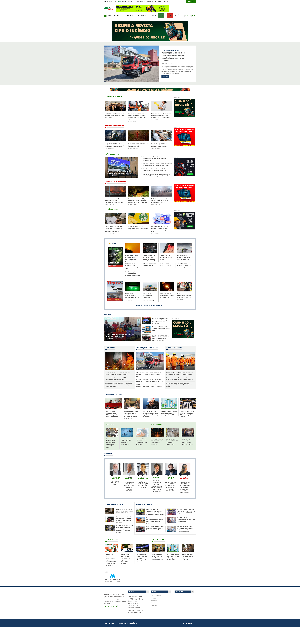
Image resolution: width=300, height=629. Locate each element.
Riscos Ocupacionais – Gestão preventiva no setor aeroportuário (183, 259)
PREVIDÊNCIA (129, 480)
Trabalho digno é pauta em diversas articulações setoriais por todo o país (142, 560)
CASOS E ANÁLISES (158, 541)
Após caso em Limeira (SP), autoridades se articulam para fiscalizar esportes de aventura (160, 202)
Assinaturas (154, 602)
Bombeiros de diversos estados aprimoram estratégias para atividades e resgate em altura (149, 382)
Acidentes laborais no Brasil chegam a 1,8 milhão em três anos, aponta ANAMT (117, 375)
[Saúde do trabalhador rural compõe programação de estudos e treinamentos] (121, 169)
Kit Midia (154, 1)
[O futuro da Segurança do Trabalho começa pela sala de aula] (146, 331)
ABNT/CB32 (110, 426)
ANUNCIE (161, 15)
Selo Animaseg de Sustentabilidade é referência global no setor (132, 275)
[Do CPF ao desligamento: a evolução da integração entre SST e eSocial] (171, 522)
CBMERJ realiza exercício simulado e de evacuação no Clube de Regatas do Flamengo (149, 387)
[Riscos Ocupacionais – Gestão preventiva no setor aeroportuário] (184, 250)
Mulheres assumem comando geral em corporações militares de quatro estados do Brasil (179, 386)
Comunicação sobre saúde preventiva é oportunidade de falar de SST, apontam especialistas (155, 160)
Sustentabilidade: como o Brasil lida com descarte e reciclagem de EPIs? (117, 380)
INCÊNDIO (116, 15)
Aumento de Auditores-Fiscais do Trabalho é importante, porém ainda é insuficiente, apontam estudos (118, 386)
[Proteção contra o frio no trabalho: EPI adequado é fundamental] (172, 434)
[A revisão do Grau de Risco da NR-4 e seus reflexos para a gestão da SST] (169, 405)
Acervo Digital (131, 1)
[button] (106, 63)
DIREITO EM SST (143, 480)
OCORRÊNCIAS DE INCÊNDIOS (115, 183)
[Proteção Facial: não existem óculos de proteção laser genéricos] (157, 434)
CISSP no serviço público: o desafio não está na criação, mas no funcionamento (161, 229)
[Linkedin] (190, 16)
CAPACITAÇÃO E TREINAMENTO (147, 349)
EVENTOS (107, 316)
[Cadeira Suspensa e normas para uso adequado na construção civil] (127, 434)
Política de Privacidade (157, 609)
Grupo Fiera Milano (140, 1)
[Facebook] (185, 16)
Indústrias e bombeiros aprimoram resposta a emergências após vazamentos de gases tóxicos (176, 57)
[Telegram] (195, 16)
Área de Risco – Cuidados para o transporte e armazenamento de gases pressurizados (149, 299)
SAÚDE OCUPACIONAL (112, 156)
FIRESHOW (130, 15)
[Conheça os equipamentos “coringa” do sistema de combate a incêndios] (184, 288)
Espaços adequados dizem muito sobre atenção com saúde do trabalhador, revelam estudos (157, 166)
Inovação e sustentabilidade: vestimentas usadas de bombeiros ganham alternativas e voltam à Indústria (124, 530)
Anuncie (153, 604)
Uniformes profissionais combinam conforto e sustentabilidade (149, 267)
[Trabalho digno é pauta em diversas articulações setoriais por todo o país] (142, 549)
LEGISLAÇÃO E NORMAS (113, 396)
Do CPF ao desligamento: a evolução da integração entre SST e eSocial (186, 521)
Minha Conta (191, 1)
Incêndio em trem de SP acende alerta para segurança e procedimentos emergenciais (137, 202)
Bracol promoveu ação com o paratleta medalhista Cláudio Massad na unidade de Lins (179, 380)
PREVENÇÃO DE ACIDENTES (114, 97)
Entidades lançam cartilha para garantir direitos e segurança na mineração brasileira (114, 115)
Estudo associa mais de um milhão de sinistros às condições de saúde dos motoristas (157, 171)
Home (119, 1)
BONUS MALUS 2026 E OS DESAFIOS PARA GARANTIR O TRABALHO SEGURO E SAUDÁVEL (129, 489)
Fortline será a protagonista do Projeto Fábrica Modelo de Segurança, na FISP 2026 (186, 512)
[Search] (176, 15)
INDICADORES (110, 349)
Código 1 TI (191, 625)
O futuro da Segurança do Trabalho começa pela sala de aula (161, 330)
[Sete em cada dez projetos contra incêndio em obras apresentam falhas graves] (119, 362)
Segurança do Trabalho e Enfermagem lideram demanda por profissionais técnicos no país (179, 375)
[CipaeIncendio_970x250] (150, 22)
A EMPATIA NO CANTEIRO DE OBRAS (115, 484)
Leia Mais (165, 75)
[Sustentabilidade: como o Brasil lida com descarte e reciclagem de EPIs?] (158, 549)
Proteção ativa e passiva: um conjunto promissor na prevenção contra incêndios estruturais (138, 144)
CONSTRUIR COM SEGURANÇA (115, 480)
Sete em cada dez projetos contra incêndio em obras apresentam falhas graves (119, 366)
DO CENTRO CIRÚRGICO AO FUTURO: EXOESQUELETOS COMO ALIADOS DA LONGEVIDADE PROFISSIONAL (157, 488)
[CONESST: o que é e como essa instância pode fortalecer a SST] (138, 106)
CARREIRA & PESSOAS (174, 349)
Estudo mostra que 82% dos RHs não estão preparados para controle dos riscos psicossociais (115, 229)
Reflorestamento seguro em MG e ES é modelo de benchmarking (184, 267)
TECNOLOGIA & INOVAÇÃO (114, 506)
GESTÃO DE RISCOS (112, 211)
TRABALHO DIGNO (111, 541)
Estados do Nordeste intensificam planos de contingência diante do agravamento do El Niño (161, 144)
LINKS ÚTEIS (152, 15)
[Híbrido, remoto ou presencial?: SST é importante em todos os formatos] (188, 549)
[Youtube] (192, 16)
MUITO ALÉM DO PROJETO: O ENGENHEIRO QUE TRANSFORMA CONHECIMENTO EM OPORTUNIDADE (185, 489)
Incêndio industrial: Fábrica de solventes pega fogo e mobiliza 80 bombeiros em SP (115, 202)
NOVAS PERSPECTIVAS (184, 480)
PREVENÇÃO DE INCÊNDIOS (114, 126)
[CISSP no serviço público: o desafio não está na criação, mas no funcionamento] (161, 220)
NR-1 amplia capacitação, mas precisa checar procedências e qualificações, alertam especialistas (131, 416)
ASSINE (170, 15)
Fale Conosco (165, 1)
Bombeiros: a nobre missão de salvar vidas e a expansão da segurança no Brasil (179, 366)
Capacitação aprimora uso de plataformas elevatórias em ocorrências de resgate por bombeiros (149, 366)
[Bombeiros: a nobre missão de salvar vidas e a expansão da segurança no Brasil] (180, 362)
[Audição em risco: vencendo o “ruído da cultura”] (167, 250)
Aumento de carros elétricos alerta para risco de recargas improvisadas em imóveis (124, 512)
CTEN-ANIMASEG (157, 426)
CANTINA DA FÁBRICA (171, 480)
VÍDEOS (137, 15)
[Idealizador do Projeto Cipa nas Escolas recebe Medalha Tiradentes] (188, 434)
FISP (124, 15)
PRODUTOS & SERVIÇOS (144, 506)
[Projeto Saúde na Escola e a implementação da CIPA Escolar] (142, 434)
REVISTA (113, 245)
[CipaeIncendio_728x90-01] (144, 5)
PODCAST (144, 15)
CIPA (109, 15)
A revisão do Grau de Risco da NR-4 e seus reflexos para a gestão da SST (169, 414)
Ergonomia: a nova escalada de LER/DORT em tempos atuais (166, 267)
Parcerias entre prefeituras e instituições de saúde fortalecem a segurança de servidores (156, 176)
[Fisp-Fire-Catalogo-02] (184, 129)
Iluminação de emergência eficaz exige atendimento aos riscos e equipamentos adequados (132, 299)
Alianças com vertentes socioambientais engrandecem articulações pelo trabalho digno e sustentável (110, 561)
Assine (159, 1)
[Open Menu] (105, 16)
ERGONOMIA (157, 479)
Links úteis (154, 607)
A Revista (124, 1)
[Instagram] (188, 16)
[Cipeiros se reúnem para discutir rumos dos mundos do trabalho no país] (122, 330)
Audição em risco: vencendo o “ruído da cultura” (166, 259)
